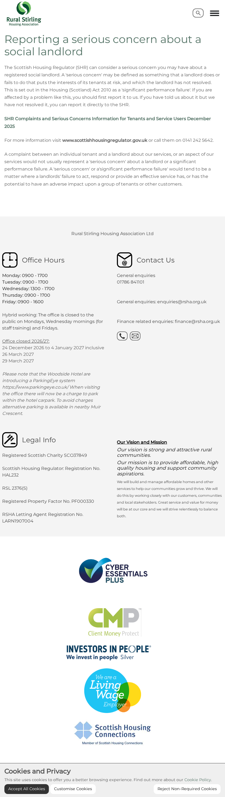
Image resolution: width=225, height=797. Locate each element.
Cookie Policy (197, 779)
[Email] (135, 335)
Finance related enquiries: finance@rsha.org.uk (168, 321)
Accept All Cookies (26, 788)
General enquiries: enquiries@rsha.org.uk (162, 301)
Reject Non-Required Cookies (187, 788)
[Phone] (122, 335)
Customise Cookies (73, 788)
